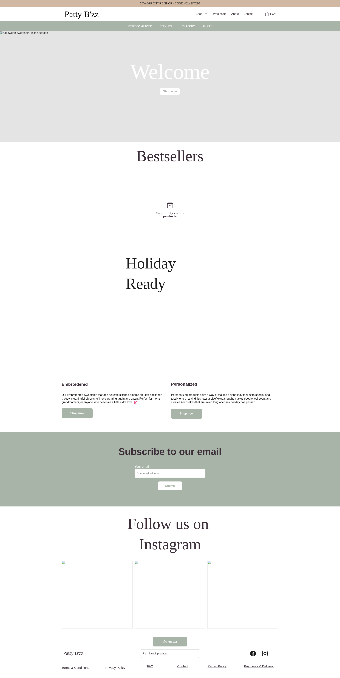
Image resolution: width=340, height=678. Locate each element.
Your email (142, 466)
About (235, 13)
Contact (248, 13)
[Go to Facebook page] (253, 653)
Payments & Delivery (259, 666)
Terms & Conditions (75, 667)
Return (212, 666)
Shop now (170, 91)
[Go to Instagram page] (265, 653)
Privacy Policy (115, 667)
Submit (170, 485)
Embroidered (75, 384)
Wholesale (219, 13)
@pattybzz (170, 641)
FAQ (150, 666)
